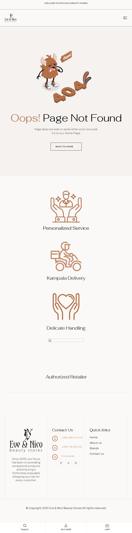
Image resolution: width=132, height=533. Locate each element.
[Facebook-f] (61, 463)
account (66, 529)
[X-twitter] (68, 463)
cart (107, 529)
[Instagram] (76, 463)
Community (68, 456)
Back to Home (65, 146)
